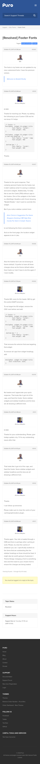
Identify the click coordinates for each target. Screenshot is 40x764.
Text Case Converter (9, 737)
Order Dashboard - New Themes (13, 705)
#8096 (34, 374)
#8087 (34, 164)
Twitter (5, 719)
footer (35, 43)
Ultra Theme (12, 27)
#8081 (34, 91)
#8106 (34, 483)
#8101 (34, 412)
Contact (5, 663)
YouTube (5, 723)
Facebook (6, 716)
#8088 (34, 244)
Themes (5, 698)
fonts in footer (26, 43)
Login (4, 687)
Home (4, 652)
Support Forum (7, 680)
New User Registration (10, 684)
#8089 (34, 281)
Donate (5, 666)
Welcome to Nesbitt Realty (16, 79)
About (4, 659)
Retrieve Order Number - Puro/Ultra (14, 702)
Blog (4, 655)
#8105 (34, 448)
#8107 (34, 521)
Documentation (7, 677)
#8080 (34, 49)
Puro (22, 753)
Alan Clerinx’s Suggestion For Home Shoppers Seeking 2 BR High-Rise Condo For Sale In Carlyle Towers (20, 218)
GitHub (5, 726)
